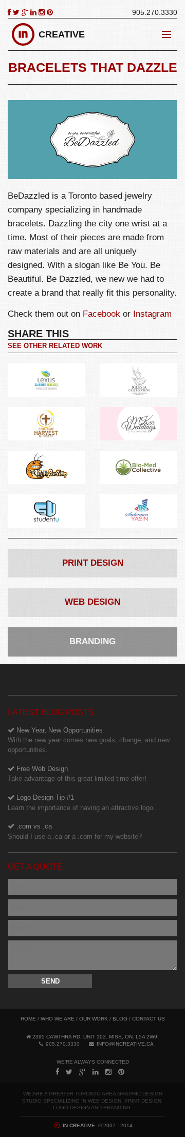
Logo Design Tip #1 (81, 803)
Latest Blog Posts (51, 712)
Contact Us (148, 1019)
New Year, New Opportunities (89, 740)
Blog (120, 1019)
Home (28, 1019)
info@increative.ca (125, 1044)
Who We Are (58, 1019)
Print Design (92, 563)
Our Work (93, 1019)
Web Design (92, 602)
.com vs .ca (75, 831)
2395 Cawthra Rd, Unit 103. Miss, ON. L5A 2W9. (95, 1036)
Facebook (101, 314)
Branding (92, 641)
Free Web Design (77, 774)
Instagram (152, 314)
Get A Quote (35, 866)
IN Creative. (79, 1125)
